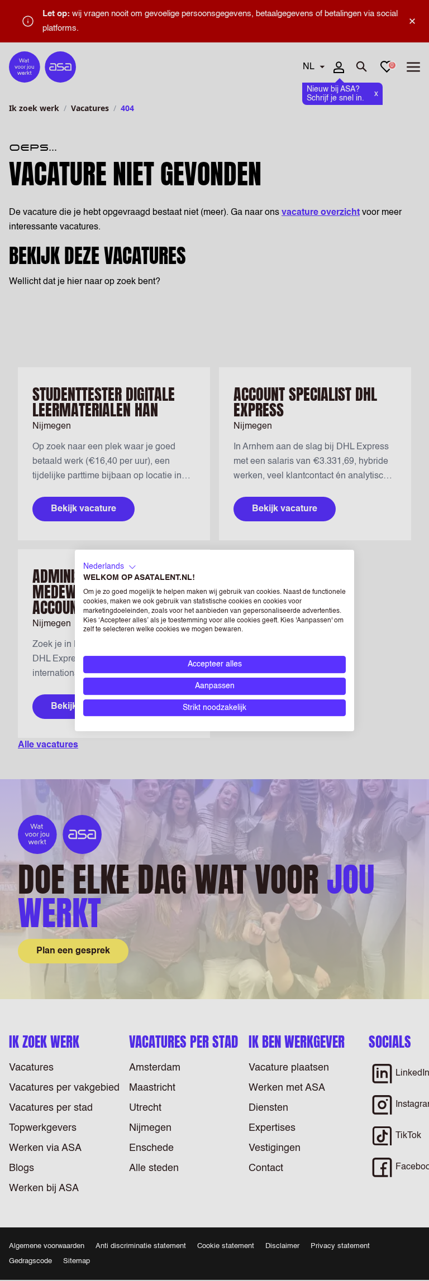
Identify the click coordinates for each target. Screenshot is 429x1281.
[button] (109, 567)
